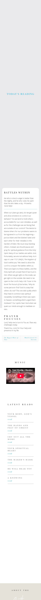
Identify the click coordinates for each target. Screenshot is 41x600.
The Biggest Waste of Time (11, 338)
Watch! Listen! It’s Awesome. (31, 338)
